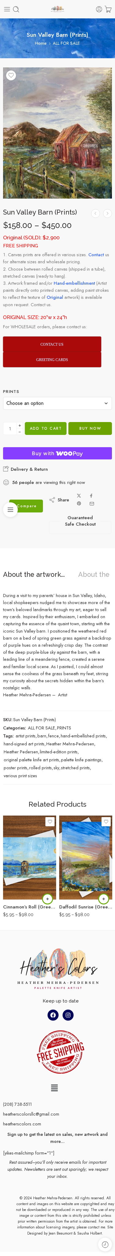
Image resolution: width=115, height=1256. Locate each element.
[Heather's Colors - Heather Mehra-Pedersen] (57, 9)
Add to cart (46, 428)
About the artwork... (34, 574)
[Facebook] (53, 1015)
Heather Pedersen (21, 751)
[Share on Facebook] (91, 495)
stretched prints (75, 767)
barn (41, 736)
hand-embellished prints (83, 736)
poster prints (15, 767)
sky (56, 767)
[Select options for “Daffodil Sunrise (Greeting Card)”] (103, 898)
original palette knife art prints (31, 759)
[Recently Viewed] (105, 1244)
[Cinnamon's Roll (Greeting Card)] (29, 858)
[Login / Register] (99, 9)
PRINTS (64, 728)
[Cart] (108, 9)
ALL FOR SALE (66, 43)
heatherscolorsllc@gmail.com (31, 1114)
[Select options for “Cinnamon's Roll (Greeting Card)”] (47, 898)
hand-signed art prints (24, 743)
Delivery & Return (28, 469)
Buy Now (90, 428)
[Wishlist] (11, 75)
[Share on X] (79, 495)
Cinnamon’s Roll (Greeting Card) (29, 907)
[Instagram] (68, 1015)
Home (41, 43)
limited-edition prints (59, 751)
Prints (11, 391)
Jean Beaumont (60, 1233)
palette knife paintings (81, 759)
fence (53, 736)
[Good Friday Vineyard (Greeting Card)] (95, 213)
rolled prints (40, 767)
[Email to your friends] (91, 503)
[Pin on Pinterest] (79, 503)
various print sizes (20, 775)
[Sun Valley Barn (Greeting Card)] (107, 213)
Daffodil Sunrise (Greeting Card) (85, 907)
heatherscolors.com (22, 1124)
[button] (54, 1088)
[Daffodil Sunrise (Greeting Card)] (85, 858)
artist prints (26, 736)
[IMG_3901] (57, 133)
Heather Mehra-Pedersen (70, 743)
